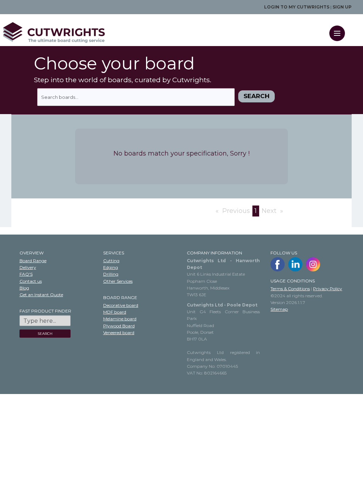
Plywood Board (119, 325)
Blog (24, 288)
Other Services (118, 281)
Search (256, 96)
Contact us (30, 281)
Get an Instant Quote (41, 294)
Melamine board (119, 318)
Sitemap (279, 309)
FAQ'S (26, 274)
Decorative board (120, 305)
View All (10, 231)
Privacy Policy (327, 288)
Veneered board (118, 332)
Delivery (27, 267)
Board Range (32, 260)
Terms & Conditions (290, 288)
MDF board (114, 312)
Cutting (111, 260)
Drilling (110, 274)
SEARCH (45, 333)
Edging (110, 267)
